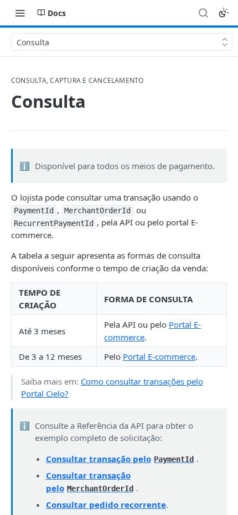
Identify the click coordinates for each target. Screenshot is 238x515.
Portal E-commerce (159, 356)
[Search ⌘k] (203, 13)
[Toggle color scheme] (223, 13)
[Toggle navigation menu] (20, 13)
